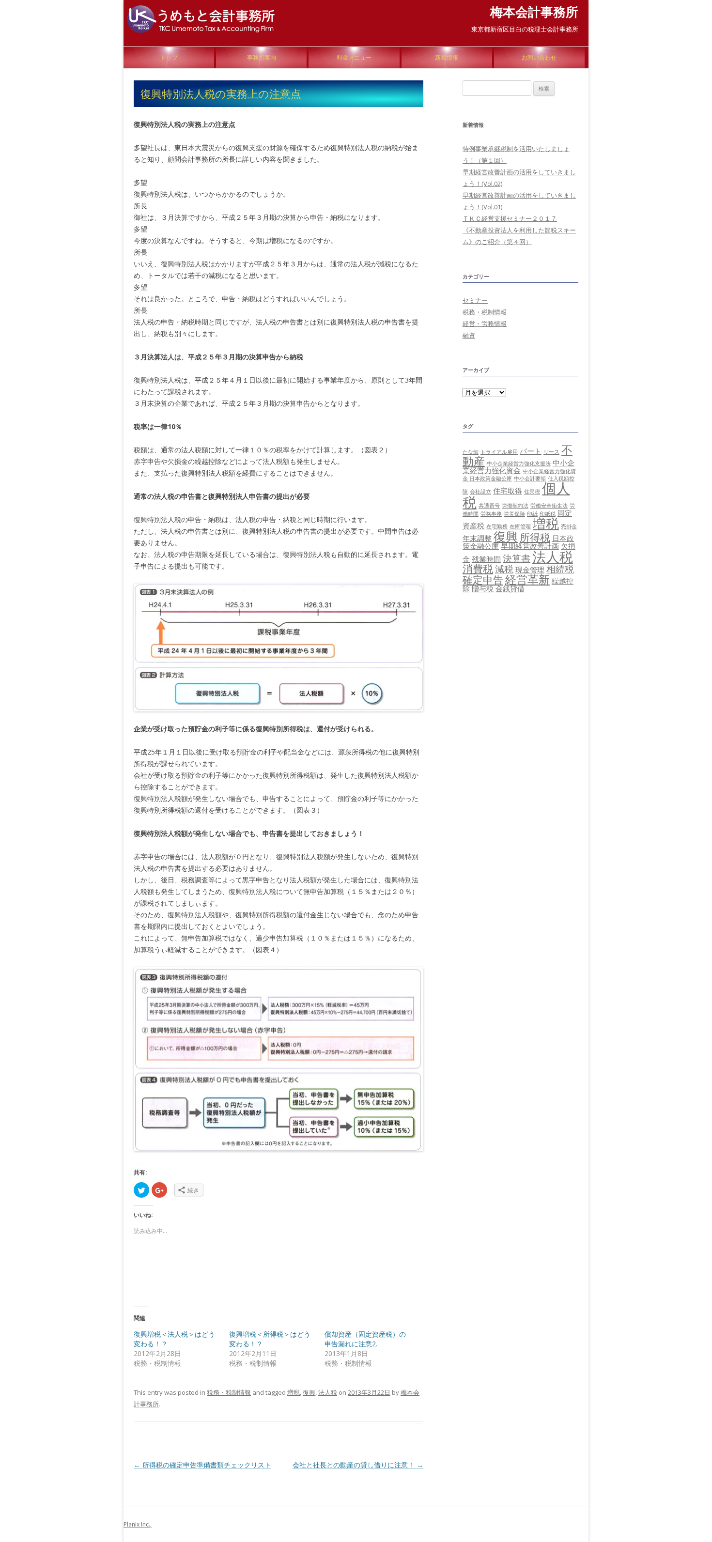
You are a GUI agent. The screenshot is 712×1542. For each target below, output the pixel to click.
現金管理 (529, 569)
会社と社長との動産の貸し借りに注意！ (358, 1464)
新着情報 (446, 57)
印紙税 (548, 513)
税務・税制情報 (229, 1392)
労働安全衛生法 (549, 505)
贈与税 (483, 588)
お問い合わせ (539, 57)
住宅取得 (507, 490)
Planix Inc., (138, 1524)
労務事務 (491, 513)
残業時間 (486, 559)
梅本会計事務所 (534, 11)
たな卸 (471, 451)
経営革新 (527, 579)
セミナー (475, 300)
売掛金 (569, 526)
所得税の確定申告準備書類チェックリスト (202, 1464)
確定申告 (483, 579)
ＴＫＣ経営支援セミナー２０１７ (510, 218)
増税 (293, 1392)
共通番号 (489, 505)
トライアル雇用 (499, 451)
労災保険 (514, 513)
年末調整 (477, 538)
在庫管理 (520, 526)
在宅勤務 (497, 526)
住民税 (532, 491)
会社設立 (480, 491)
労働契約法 (515, 505)
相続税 (560, 569)
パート (531, 451)
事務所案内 (261, 57)
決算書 (516, 558)
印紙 (532, 513)
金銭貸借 (510, 588)
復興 (309, 1392)
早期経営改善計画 (530, 545)
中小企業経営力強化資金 (518, 466)
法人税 (327, 1392)
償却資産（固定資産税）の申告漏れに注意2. (365, 1338)
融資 (469, 335)
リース (551, 451)
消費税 (478, 568)
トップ (169, 57)
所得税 (535, 537)
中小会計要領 (530, 478)
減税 (504, 569)
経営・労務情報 (485, 323)
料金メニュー (354, 57)
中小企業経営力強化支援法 (519, 463)
